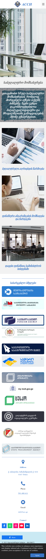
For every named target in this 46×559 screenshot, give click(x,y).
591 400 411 (23, 493)
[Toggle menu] (43, 4)
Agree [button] (37, 555)
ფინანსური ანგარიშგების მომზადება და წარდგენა (23, 217)
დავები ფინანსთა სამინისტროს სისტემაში (23, 267)
